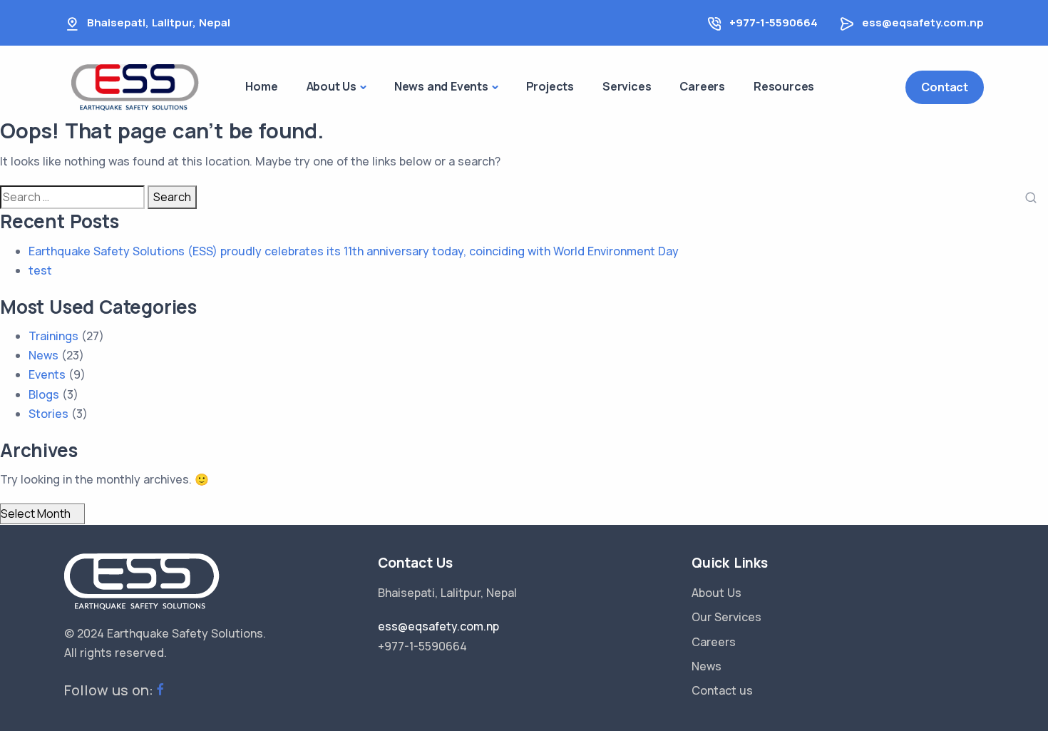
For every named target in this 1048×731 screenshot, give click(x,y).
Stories (48, 413)
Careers (714, 642)
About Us (716, 592)
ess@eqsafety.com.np (923, 22)
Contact (944, 87)
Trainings (53, 336)
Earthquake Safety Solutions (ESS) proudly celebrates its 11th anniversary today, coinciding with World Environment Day (354, 251)
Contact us (722, 690)
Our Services (726, 617)
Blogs (44, 394)
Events (47, 374)
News (43, 355)
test (40, 270)
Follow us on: (108, 690)
